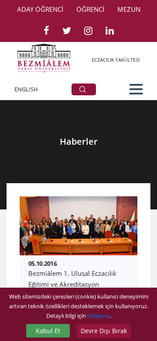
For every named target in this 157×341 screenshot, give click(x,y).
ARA (84, 89)
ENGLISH (26, 89)
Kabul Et (48, 331)
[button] (136, 89)
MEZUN (128, 9)
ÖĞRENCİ (90, 9)
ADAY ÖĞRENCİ (40, 9)
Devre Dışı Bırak (104, 331)
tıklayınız (98, 316)
